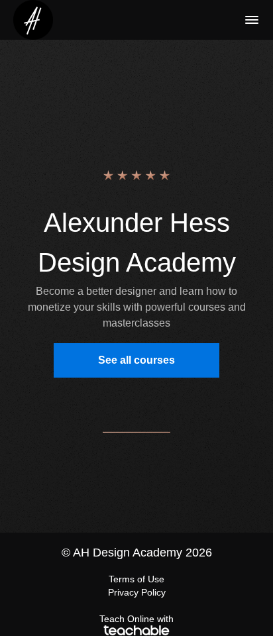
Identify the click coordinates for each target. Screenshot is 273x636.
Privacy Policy (137, 592)
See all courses (136, 360)
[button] (252, 20)
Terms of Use (136, 579)
